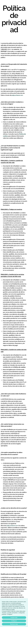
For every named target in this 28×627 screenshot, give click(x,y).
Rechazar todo (14, 624)
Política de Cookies (10, 609)
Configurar (14, 620)
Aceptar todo (14, 617)
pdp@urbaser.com (17, 95)
